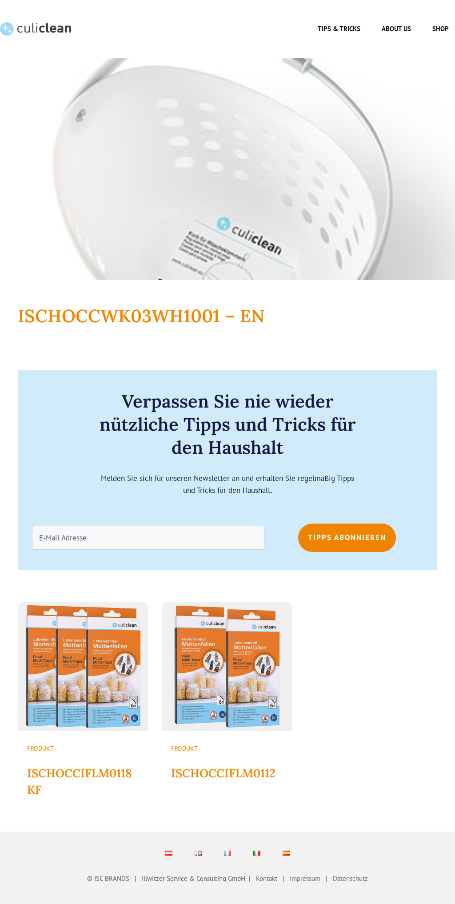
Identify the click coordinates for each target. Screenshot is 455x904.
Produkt (40, 748)
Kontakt (266, 878)
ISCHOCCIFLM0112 (223, 773)
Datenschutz (348, 878)
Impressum (305, 878)
